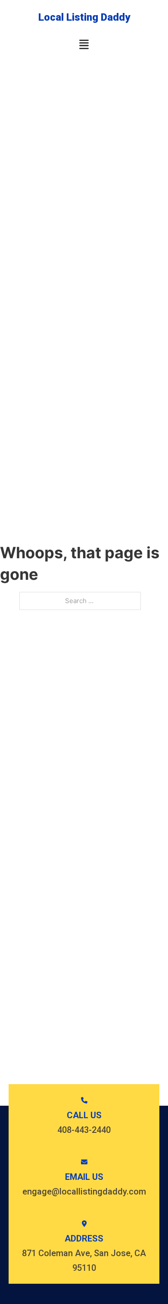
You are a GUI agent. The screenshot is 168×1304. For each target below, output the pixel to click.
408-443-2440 (84, 1130)
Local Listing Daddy (84, 17)
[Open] (84, 44)
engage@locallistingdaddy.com (84, 1191)
